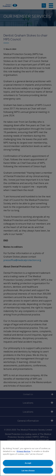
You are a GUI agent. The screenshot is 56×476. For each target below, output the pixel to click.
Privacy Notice (23, 451)
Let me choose (28, 470)
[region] (28, 458)
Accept (28, 463)
